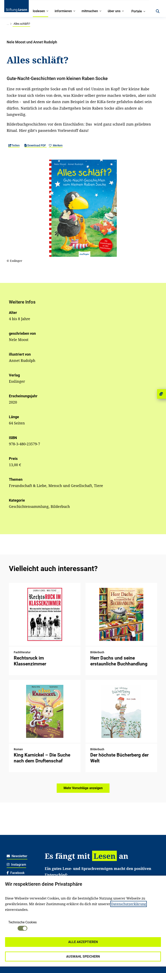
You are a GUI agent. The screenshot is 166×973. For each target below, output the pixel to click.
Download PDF (37, 145)
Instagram (18, 864)
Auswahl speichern (83, 956)
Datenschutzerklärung (128, 904)
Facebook (17, 873)
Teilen (16, 145)
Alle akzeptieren (83, 942)
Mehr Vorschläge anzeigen (83, 788)
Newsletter (19, 856)
